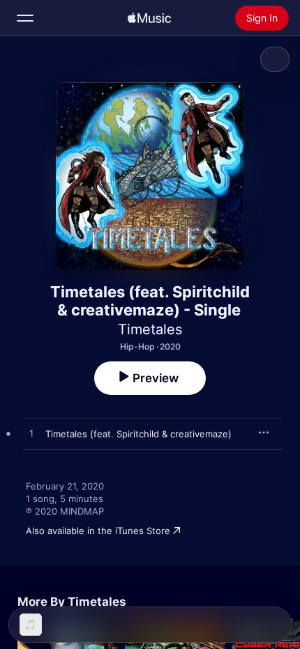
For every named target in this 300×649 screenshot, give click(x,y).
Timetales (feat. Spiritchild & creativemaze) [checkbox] (138, 433)
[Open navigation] (25, 18)
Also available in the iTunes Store (98, 530)
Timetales (150, 329)
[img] (149, 18)
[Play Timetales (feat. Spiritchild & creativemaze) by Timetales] (31, 434)
